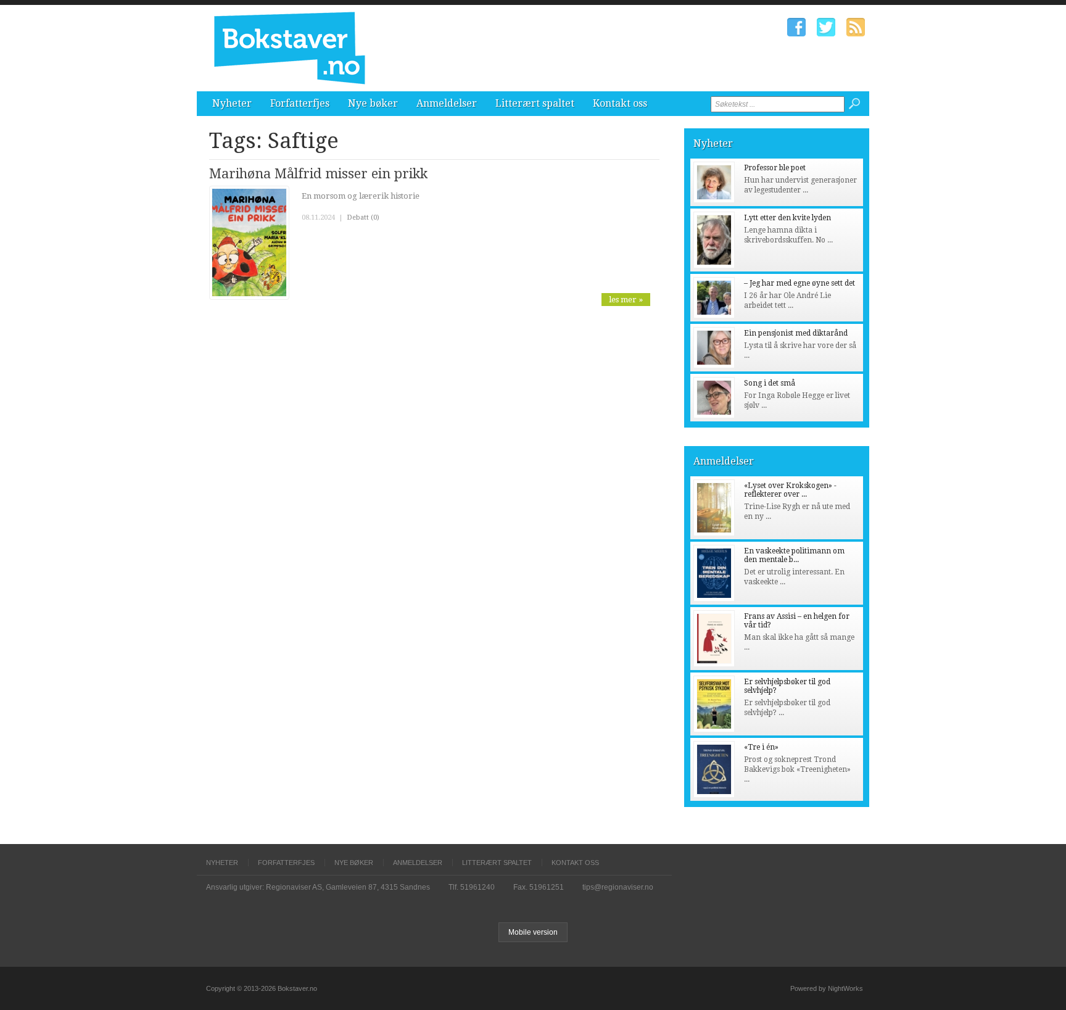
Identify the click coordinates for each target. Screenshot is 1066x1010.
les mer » (626, 299)
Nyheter (232, 103)
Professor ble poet (775, 168)
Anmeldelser (446, 103)
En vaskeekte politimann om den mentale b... (794, 555)
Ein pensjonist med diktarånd (796, 333)
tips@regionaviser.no (617, 887)
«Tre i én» (761, 747)
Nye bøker (373, 103)
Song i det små (769, 383)
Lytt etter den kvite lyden (787, 217)
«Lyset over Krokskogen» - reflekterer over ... (790, 490)
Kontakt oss (620, 103)
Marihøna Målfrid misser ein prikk (318, 173)
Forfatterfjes (299, 103)
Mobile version (533, 932)
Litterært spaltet (534, 103)
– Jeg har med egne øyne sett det (799, 283)
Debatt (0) (363, 217)
